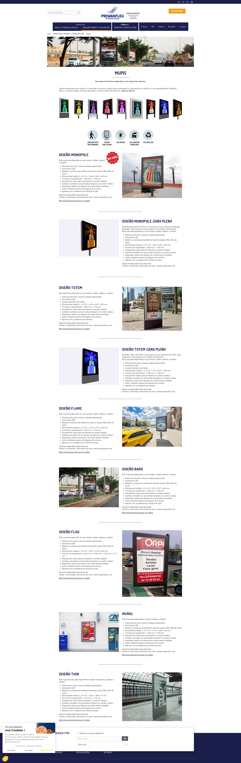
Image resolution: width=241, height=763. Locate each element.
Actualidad (171, 27)
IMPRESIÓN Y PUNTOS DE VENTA (125, 27)
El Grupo (144, 27)
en (179, 2)
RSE (153, 27)
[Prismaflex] (120, 13)
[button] (5, 759)
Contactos (182, 27)
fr (183, 2)
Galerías (161, 27)
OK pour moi (46, 750)
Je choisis (29, 750)
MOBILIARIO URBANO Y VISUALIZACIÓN (96, 27)
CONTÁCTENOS (177, 11)
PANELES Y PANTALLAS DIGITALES (66, 27)
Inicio (49, 34)
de (187, 2)
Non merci (11, 750)
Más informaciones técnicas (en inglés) (74, 200)
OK (125, 738)
